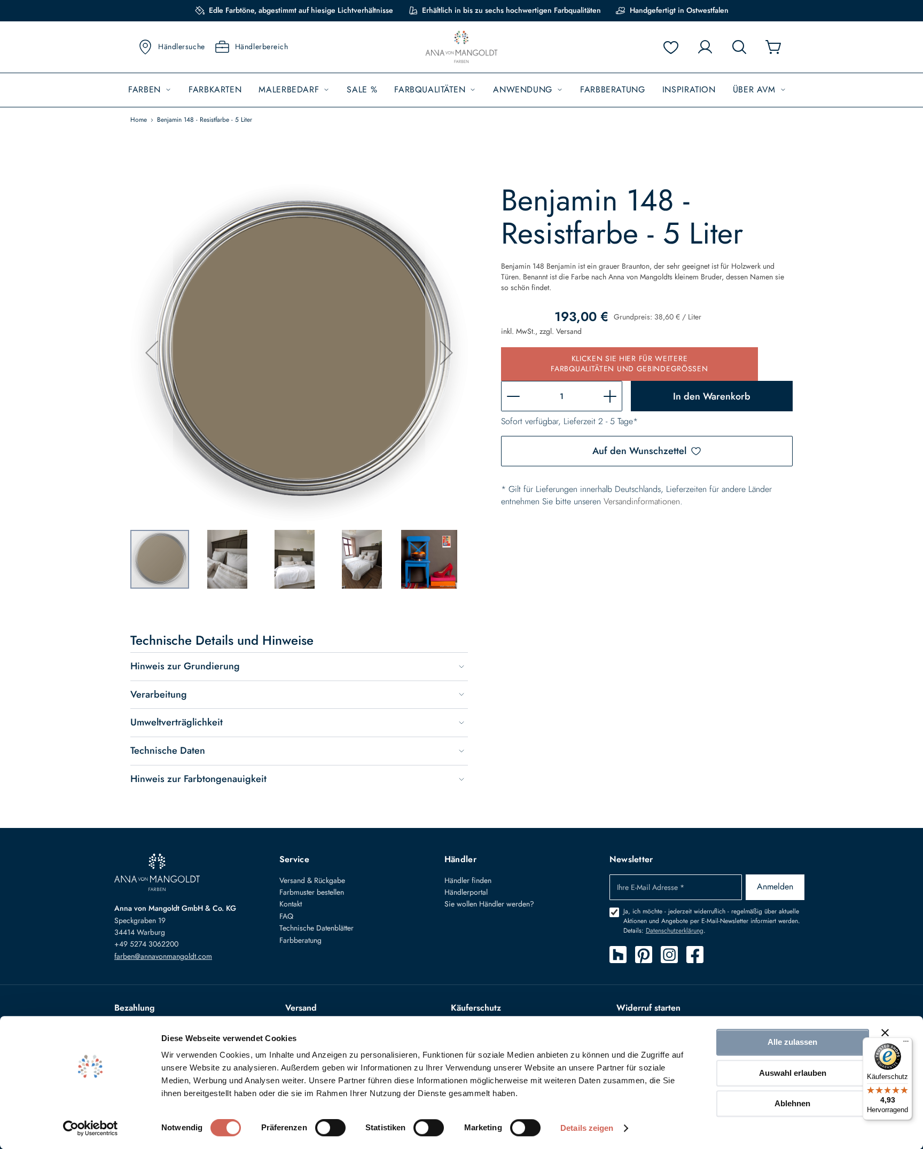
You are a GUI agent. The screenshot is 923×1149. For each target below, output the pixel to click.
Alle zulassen (792, 1041)
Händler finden (467, 880)
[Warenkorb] (773, 47)
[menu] (461, 90)
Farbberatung (300, 940)
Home (138, 119)
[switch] (330, 1128)
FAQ (286, 916)
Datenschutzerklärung (674, 930)
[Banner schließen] (885, 1032)
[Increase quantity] (610, 396)
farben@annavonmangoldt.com (163, 956)
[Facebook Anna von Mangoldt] (694, 954)
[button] (151, 352)
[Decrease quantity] (513, 396)
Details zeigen (586, 1127)
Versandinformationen (642, 501)
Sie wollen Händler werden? (489, 903)
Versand (569, 331)
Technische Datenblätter (316, 928)
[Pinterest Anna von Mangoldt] (643, 954)
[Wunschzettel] (671, 47)
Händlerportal (466, 892)
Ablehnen (792, 1103)
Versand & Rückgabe (312, 880)
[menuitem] (150, 90)
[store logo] (461, 47)
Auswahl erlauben (792, 1072)
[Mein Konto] (705, 47)
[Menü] (905, 1043)
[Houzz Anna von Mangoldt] (618, 954)
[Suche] (739, 47)
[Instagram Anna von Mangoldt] (669, 954)
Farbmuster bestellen (311, 892)
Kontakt (290, 903)
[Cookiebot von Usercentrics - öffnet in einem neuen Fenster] (90, 1128)
